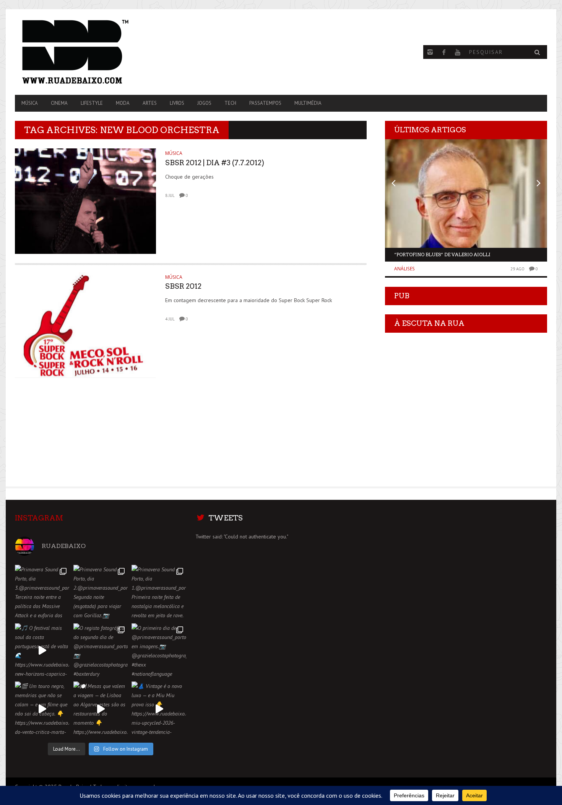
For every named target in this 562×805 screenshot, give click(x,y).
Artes (150, 103)
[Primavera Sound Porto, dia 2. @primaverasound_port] (100, 592)
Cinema (59, 103)
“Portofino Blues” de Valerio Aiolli (442, 254)
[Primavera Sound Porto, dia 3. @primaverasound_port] (42, 592)
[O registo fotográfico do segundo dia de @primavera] (100, 650)
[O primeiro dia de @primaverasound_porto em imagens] (159, 650)
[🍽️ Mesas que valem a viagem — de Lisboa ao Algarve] (100, 708)
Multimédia (308, 103)
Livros (177, 103)
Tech (230, 103)
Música (29, 103)
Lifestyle (92, 103)
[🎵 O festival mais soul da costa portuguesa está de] (42, 650)
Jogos (204, 103)
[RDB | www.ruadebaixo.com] (95, 52)
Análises (404, 268)
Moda (123, 103)
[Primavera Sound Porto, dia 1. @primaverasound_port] (159, 592)
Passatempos (265, 103)
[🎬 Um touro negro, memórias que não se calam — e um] (42, 708)
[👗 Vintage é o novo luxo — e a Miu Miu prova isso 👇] (159, 708)
